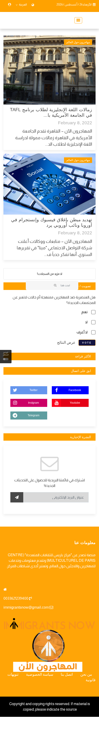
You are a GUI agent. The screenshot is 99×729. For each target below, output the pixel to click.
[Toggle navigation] (76, 20)
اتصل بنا (67, 674)
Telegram (33, 415)
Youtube (75, 402)
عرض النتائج (66, 342)
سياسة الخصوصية (39, 674)
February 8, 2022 (75, 122)
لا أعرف (82, 332)
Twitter (33, 390)
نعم (84, 312)
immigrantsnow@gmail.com (26, 607)
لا (86, 322)
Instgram (33, 402)
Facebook (75, 390)
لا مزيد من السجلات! (49, 273)
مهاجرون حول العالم (78, 42)
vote (87, 342)
